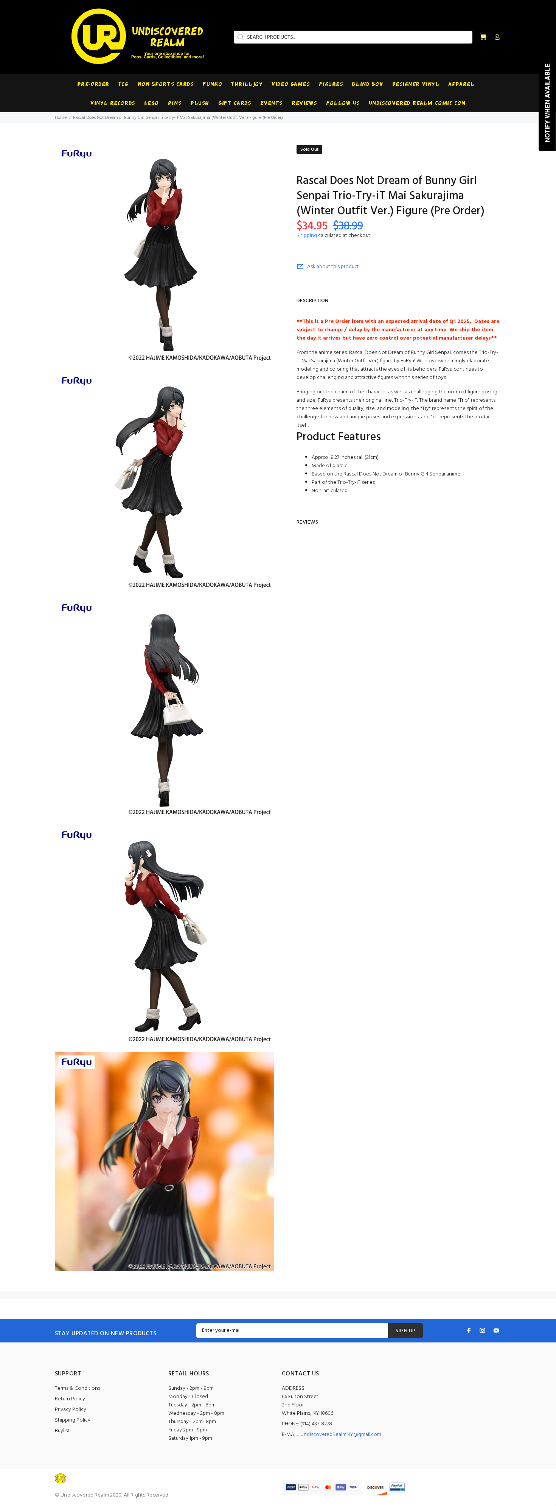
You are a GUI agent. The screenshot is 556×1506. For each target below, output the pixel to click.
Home (61, 118)
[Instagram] (483, 1330)
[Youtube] (496, 1330)
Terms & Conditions (77, 1388)
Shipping (307, 235)
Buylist (62, 1430)
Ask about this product (333, 266)
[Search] (240, 37)
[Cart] (483, 37)
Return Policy (70, 1399)
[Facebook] (469, 1330)
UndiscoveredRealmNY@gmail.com (340, 1434)
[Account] (495, 37)
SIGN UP (405, 1331)
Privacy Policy (70, 1409)
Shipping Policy (72, 1420)
